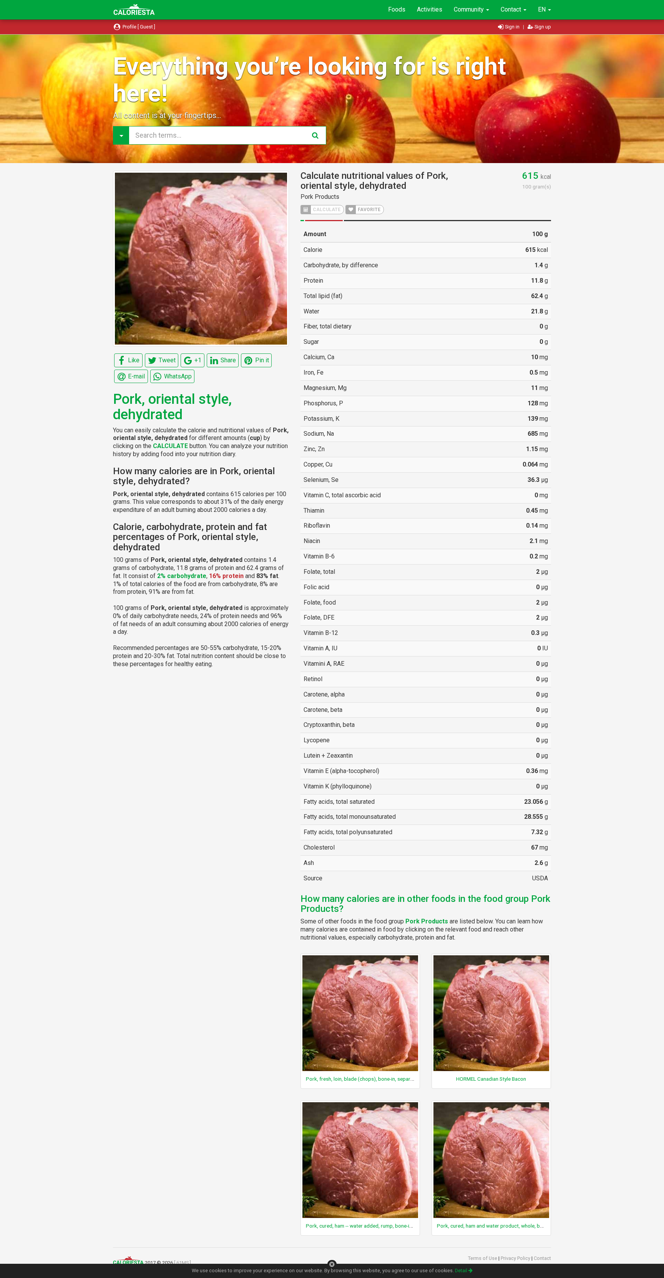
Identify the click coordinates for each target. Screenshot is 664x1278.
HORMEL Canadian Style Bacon (491, 1079)
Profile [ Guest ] (138, 27)
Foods (396, 9)
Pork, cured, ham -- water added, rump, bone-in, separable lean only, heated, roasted (401, 1226)
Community (469, 9)
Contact (512, 9)
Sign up (542, 27)
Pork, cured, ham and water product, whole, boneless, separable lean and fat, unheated (535, 1226)
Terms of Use (483, 1258)
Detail (461, 1270)
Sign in (512, 27)
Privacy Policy (516, 1258)
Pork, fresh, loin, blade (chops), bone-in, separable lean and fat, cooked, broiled (396, 1079)
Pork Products (319, 196)
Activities (429, 9)
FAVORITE (368, 209)
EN (542, 9)
